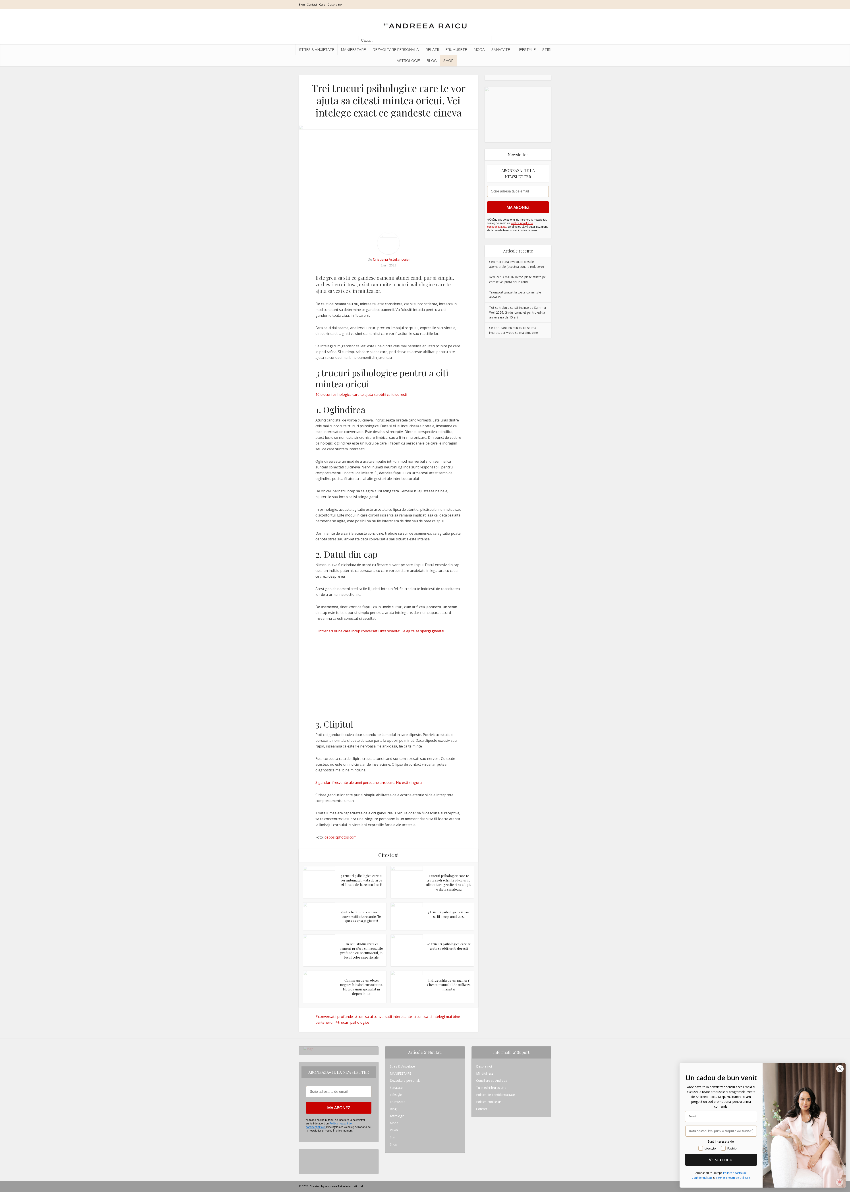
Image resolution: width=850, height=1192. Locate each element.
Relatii (432, 50)
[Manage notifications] (839, 1182)
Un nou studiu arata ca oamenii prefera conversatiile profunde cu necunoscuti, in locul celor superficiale (361, 951)
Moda (479, 50)
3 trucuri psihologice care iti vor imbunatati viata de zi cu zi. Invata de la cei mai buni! (361, 880)
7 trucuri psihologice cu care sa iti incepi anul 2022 (449, 914)
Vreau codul (721, 1160)
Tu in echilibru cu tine (491, 1087)
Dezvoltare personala (396, 50)
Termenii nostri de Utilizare (733, 1178)
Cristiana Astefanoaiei (391, 259)
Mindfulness (484, 1073)
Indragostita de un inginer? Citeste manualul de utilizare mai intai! (449, 985)
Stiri (546, 50)
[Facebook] (304, 1160)
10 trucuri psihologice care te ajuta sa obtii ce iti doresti (361, 394)
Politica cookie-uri (489, 1102)
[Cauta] (485, 40)
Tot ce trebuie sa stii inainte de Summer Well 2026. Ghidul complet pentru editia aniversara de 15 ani (517, 312)
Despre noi (335, 4)
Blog (302, 4)
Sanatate (500, 50)
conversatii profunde (335, 1016)
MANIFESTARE (353, 50)
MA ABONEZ (517, 207)
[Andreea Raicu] (425, 22)
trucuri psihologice (353, 1022)
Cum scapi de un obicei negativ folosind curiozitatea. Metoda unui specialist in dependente (361, 987)
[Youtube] (304, 1167)
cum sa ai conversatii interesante (384, 1016)
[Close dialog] (840, 1069)
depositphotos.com (340, 837)
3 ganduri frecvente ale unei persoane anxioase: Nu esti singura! (368, 782)
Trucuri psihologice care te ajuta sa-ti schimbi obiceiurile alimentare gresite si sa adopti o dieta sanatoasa (448, 882)
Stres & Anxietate (316, 50)
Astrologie (408, 61)
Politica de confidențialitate (495, 1095)
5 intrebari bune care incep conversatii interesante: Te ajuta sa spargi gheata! (379, 631)
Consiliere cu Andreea (491, 1080)
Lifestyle (526, 50)
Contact (312, 4)
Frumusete (456, 50)
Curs (322, 4)
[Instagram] (304, 1153)
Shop (448, 61)
